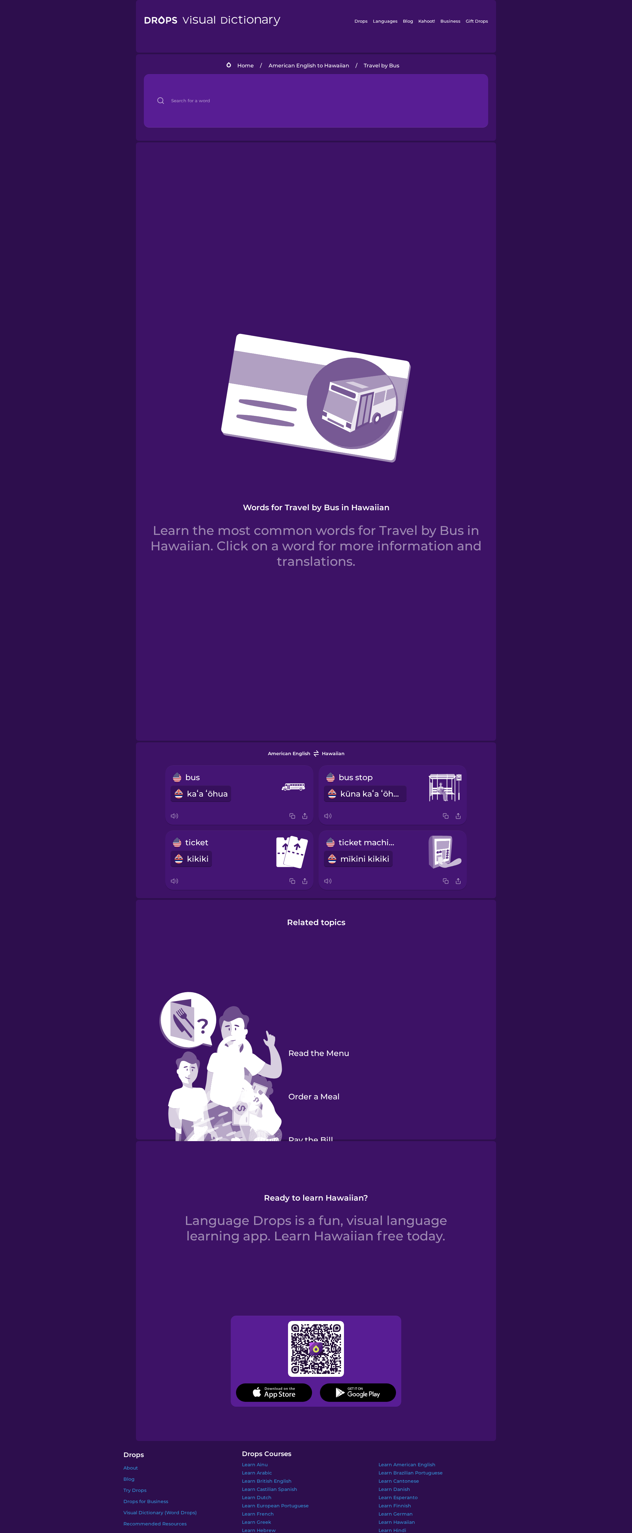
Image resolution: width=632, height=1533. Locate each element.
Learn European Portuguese (275, 1506)
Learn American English (407, 1465)
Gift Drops (477, 21)
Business (450, 21)
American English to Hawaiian (309, 65)
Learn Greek (256, 1522)
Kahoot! (426, 21)
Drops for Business (145, 1501)
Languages (385, 21)
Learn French (258, 1514)
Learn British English (267, 1481)
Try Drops (134, 1490)
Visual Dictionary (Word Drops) (160, 1513)
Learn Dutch (257, 1497)
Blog (408, 21)
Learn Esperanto (398, 1497)
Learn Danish (394, 1489)
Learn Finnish (395, 1506)
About (130, 1468)
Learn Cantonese (399, 1481)
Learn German (396, 1514)
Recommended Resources (155, 1524)
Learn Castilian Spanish (269, 1489)
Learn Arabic (257, 1473)
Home (245, 65)
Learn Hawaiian (397, 1522)
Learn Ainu (255, 1465)
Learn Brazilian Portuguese (411, 1473)
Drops (361, 21)
